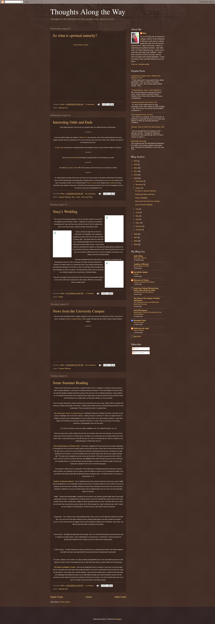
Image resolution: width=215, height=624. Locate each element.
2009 (136, 178)
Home (89, 597)
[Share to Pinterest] (112, 104)
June (138, 212)
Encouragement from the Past (142, 115)
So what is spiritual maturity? (75, 35)
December (139, 181)
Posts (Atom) (65, 602)
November (139, 184)
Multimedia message (138, 141)
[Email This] (103, 104)
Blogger (118, 619)
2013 (136, 164)
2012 (136, 168)
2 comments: (90, 104)
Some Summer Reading (70, 382)
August (138, 188)
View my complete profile (140, 64)
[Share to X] (108, 104)
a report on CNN (72, 167)
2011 (136, 171)
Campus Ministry (65, 197)
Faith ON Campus (140, 310)
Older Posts (120, 597)
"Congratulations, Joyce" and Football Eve (146, 90)
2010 (136, 175)
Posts (136, 349)
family (61, 297)
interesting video (74, 157)
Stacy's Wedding (65, 211)
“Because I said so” (140, 258)
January (139, 230)
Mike (144, 33)
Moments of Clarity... (142, 280)
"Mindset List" (83, 137)
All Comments (139, 353)
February (139, 226)
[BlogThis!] (105, 104)
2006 (136, 241)
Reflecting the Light (141, 328)
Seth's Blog (138, 256)
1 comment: (90, 293)
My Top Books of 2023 (141, 266)
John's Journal (139, 330)
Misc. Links (76, 197)
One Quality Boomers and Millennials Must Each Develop (146, 303)
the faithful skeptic (141, 272)
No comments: (90, 194)
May (137, 216)
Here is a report (91, 183)
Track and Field (86, 197)
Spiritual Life (63, 108)
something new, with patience (144, 292)
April (137, 219)
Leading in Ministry (141, 264)
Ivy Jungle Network (75, 319)
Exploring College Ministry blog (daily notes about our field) (146, 289)
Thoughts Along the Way (87, 11)
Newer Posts (56, 597)
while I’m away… (139, 322)
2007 (136, 237)
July (137, 209)
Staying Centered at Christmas (144, 282)
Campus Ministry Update (80, 45)
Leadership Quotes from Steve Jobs (144, 102)
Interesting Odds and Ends (72, 122)
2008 (136, 234)
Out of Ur (137, 336)
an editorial (112, 183)
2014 (136, 161)
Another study (59, 147)
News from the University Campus (79, 310)
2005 (136, 244)
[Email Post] (98, 104)
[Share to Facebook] (110, 104)
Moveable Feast (140, 320)
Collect (136, 274)
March (138, 223)
